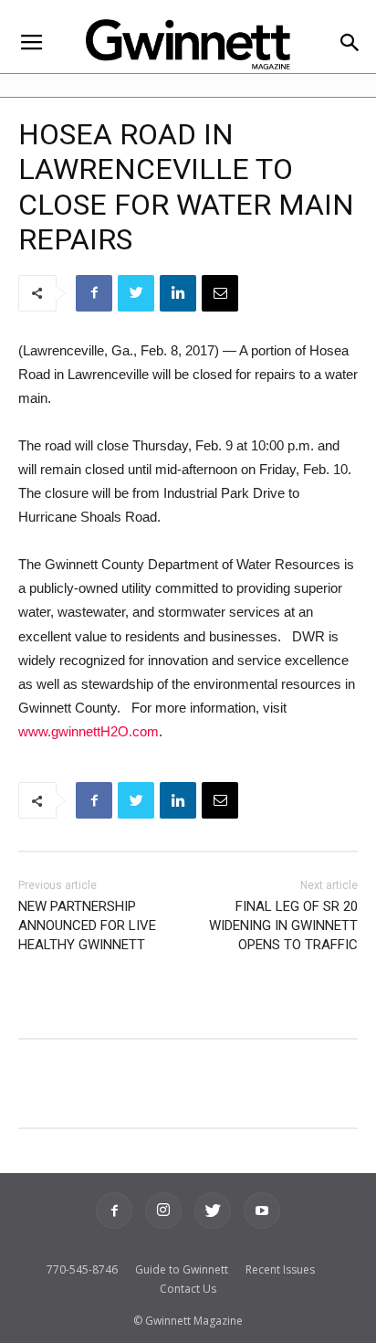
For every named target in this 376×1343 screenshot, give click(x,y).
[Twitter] (212, 1210)
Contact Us (188, 1288)
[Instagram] (163, 1210)
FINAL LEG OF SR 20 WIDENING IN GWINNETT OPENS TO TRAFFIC (283, 925)
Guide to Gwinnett (181, 1269)
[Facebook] (114, 1210)
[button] (350, 44)
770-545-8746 (82, 1269)
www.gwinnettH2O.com (88, 731)
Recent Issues (280, 1269)
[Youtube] (262, 1210)
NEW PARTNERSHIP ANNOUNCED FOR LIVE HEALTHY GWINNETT (87, 925)
